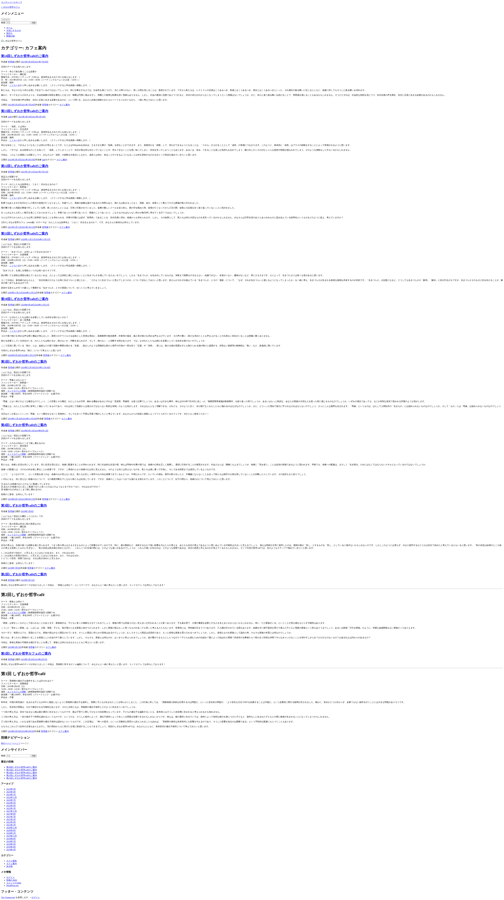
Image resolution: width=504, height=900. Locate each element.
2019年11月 (11, 836)
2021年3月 (11, 822)
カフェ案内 (64, 105)
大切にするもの (13, 30)
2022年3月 (11, 806)
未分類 (9, 866)
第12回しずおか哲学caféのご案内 (24, 166)
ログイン (10, 877)
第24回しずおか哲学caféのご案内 (21, 772)
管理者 (11, 62)
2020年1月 (11, 833)
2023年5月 (11, 789)
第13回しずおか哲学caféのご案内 (24, 111)
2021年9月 (11, 814)
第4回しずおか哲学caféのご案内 (24, 425)
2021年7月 (11, 817)
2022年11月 (11, 797)
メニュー (5, 20)
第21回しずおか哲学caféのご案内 (21, 778)
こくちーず (14, 85)
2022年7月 (11, 800)
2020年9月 (11, 830)
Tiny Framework (8, 897)
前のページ (6, 743)
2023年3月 (11, 792)
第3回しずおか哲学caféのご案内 (24, 505)
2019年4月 (11, 847)
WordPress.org (12, 885)
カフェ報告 (11, 861)
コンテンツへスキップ (11, 2)
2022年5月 (11, 803)
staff (9, 117)
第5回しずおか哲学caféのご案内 (24, 361)
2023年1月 (11, 795)
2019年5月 (11, 844)
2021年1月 (11, 825)
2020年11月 (11, 828)
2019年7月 (11, 841)
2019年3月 (11, 850)
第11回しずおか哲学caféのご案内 (24, 233)
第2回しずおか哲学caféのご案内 (24, 574)
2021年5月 (11, 819)
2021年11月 (11, 811)
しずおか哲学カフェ (10, 7)
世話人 (9, 33)
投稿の (11, 880)
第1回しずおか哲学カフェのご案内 (26, 653)
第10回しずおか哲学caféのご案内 (24, 299)
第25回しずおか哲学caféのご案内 (21, 770)
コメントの (13, 883)
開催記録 (10, 36)
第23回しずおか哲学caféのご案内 (21, 775)
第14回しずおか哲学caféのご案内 (24, 56)
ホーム (9, 28)
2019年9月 (11, 839)
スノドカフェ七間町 (16, 391)
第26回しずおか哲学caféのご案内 (21, 767)
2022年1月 (11, 808)
